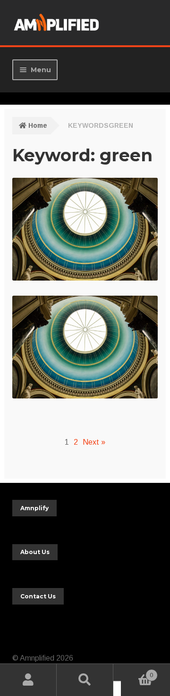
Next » (94, 442)
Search (85, 680)
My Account (28, 680)
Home (37, 125)
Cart (137, 672)
